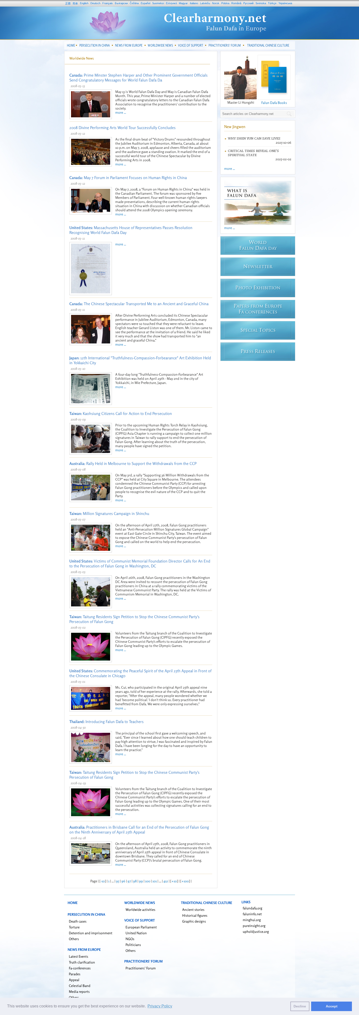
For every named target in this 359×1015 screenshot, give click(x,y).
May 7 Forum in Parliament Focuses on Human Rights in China (128, 177)
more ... (120, 112)
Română (236, 3)
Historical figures (194, 915)
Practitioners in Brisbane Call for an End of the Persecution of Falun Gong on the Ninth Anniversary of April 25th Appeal (139, 829)
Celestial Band (79, 986)
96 (123, 881)
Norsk (215, 3)
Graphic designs (194, 921)
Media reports (79, 991)
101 (154, 881)
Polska (225, 3)
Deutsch (95, 3)
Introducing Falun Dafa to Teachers (106, 721)
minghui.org (252, 920)
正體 (68, 3)
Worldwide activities (140, 909)
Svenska (260, 3)
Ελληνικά (171, 3)
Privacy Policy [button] (160, 1006)
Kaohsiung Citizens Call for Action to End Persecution (120, 413)
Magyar (183, 3)
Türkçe (272, 3)
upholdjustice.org (256, 931)
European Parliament (141, 927)
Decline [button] (300, 1006)
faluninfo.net (252, 914)
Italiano (194, 3)
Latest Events (78, 956)
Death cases (77, 921)
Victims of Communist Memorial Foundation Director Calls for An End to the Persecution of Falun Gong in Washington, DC (139, 563)
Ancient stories (193, 909)
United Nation (136, 933)
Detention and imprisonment (90, 933)
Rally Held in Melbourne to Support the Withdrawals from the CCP (133, 463)
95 (117, 881)
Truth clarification (82, 962)
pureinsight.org (254, 926)
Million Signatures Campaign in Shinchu (109, 513)
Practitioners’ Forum (141, 968)
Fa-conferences (80, 968)
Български (121, 3)
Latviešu (205, 3)
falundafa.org (252, 908)
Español (145, 3)
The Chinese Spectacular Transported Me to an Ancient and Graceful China (139, 303)
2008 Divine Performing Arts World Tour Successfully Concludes (122, 127)
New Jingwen (234, 126)
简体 (75, 3)
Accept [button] (332, 1006)
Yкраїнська (285, 3)
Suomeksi (158, 3)
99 (141, 881)
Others (74, 939)
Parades (74, 974)
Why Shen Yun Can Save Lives (254, 138)
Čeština (134, 3)
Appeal (74, 980)
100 (147, 881)
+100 (185, 881)
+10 (174, 881)
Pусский (248, 3)
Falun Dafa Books (274, 102)
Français (107, 3)
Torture (74, 927)
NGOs (130, 939)
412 (165, 881)
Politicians (133, 945)
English (84, 3)
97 (129, 881)
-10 (103, 881)
